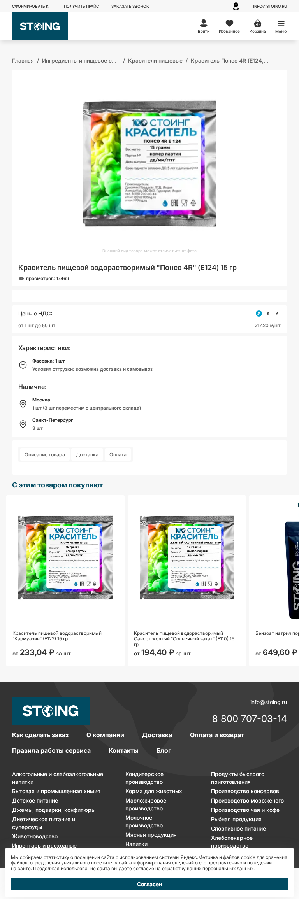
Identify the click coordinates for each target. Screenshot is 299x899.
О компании (105, 735)
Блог (164, 750)
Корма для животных (153, 791)
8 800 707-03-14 (249, 719)
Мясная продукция (151, 834)
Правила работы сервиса (51, 750)
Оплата (118, 454)
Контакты (124, 750)
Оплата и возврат (217, 735)
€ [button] (277, 313)
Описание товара (45, 454)
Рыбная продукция (236, 819)
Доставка (87, 454)
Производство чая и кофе (245, 809)
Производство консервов (245, 791)
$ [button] (268, 313)
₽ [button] (258, 313)
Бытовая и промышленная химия (56, 791)
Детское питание (35, 800)
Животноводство (35, 836)
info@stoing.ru (270, 6)
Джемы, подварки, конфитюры (53, 809)
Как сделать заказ (40, 735)
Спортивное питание (238, 828)
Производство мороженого (247, 800)
